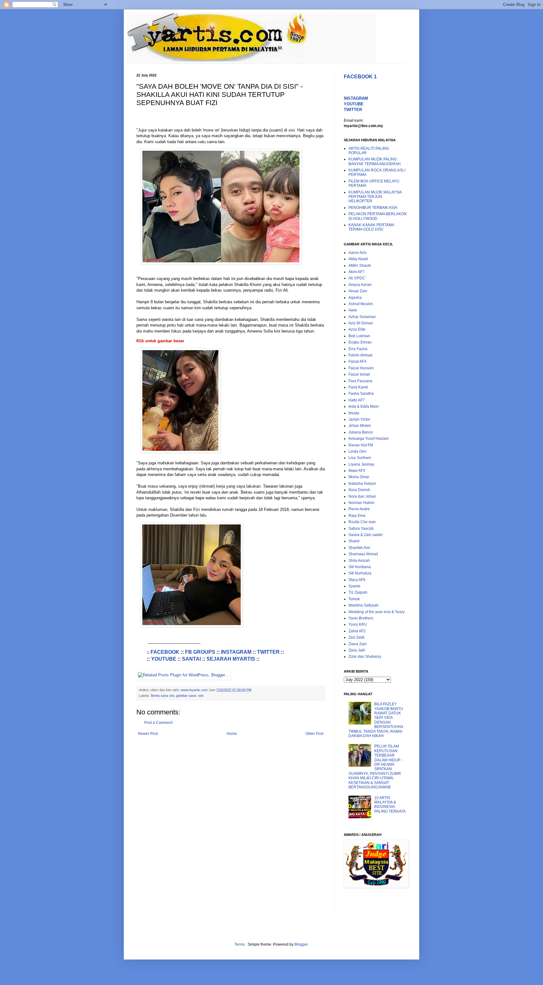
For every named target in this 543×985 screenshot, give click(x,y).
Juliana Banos (360, 432)
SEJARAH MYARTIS (230, 659)
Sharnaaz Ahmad (363, 554)
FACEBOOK (165, 652)
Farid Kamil (358, 387)
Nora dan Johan (362, 496)
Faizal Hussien (361, 368)
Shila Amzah (359, 560)
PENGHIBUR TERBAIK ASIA (372, 207)
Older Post (314, 733)
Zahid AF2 (357, 631)
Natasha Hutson (362, 483)
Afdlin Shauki (359, 265)
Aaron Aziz (357, 252)
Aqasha (355, 297)
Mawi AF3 (356, 470)
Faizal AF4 (357, 361)
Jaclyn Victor (359, 419)
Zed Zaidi (356, 637)
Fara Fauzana (360, 381)
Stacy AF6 (356, 580)
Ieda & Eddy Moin (363, 406)
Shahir (354, 541)
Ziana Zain (357, 644)
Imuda (353, 413)
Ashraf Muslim (360, 304)
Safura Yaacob (361, 528)
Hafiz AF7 (356, 400)
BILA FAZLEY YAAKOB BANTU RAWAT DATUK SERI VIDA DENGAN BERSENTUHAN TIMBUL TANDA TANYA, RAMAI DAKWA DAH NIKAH (375, 720)
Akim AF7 (356, 272)
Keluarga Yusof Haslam (368, 438)
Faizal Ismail (359, 374)
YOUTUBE (163, 659)
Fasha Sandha (361, 393)
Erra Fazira (357, 349)
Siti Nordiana (359, 567)
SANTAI (191, 659)
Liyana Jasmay (361, 464)
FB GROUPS (200, 652)
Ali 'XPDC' (357, 278)
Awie (352, 310)
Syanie (354, 586)
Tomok (354, 599)
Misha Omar (358, 477)
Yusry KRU (357, 624)
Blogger (301, 944)
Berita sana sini (162, 695)
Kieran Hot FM (360, 445)
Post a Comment (158, 722)
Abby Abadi (358, 259)
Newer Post (148, 733)
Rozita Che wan (362, 522)
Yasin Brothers (360, 618)
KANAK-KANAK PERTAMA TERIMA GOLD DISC (371, 227)
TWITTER (268, 652)
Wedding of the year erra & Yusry (376, 612)
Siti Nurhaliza (359, 573)
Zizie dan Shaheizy (364, 656)
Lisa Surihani (359, 458)
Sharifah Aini (359, 548)
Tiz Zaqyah (357, 592)
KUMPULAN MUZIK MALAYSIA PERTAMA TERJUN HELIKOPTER (375, 197)
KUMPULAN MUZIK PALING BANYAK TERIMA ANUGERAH (374, 161)
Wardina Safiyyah (363, 605)
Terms (240, 944)
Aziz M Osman (360, 323)
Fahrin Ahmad (360, 355)
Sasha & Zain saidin (365, 535)
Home (232, 733)
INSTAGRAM (236, 652)
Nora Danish (359, 490)
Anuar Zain (357, 291)
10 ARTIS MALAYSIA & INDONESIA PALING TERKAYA (390, 805)
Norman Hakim (361, 503)
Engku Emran (360, 342)
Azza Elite (356, 329)
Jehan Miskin (359, 425)
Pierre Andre (359, 509)
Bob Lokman (359, 336)
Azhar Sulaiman (362, 317)
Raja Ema (356, 515)
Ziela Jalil (356, 650)
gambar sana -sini (189, 695)
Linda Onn (357, 451)
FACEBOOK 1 (360, 76)
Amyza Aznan (360, 285)
